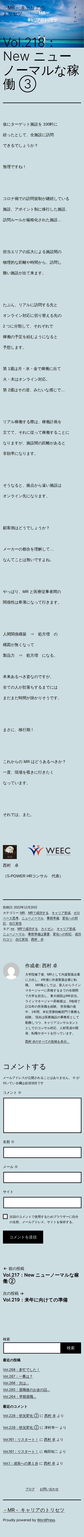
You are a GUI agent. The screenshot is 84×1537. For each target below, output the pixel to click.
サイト (8, 1192)
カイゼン (47, 928)
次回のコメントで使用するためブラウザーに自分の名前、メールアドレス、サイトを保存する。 (44, 1219)
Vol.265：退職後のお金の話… (26, 1390)
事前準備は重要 (39, 934)
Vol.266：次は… (16, 1383)
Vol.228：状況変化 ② (21, 1416)
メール (10, 1167)
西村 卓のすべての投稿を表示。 (47, 1041)
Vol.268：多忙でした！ (21, 1370)
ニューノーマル (33, 918)
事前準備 (53, 918)
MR (22, 913)
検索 (6, 1339)
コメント (12, 1093)
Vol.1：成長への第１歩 (20, 1463)
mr (12, 928)
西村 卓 (37, 939)
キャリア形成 (61, 913)
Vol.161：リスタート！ (20, 1439)
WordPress (46, 1520)
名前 (8, 1142)
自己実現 (15, 923)
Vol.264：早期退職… (19, 1397)
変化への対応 (62, 934)
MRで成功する (38, 913)
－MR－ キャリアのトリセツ (34, 1510)
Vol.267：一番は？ (18, 1376)
